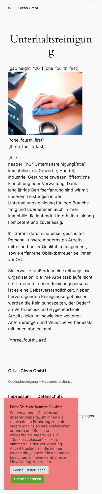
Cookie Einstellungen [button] (29, 470)
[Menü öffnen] (91, 8)
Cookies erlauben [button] (27, 479)
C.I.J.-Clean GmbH (23, 8)
